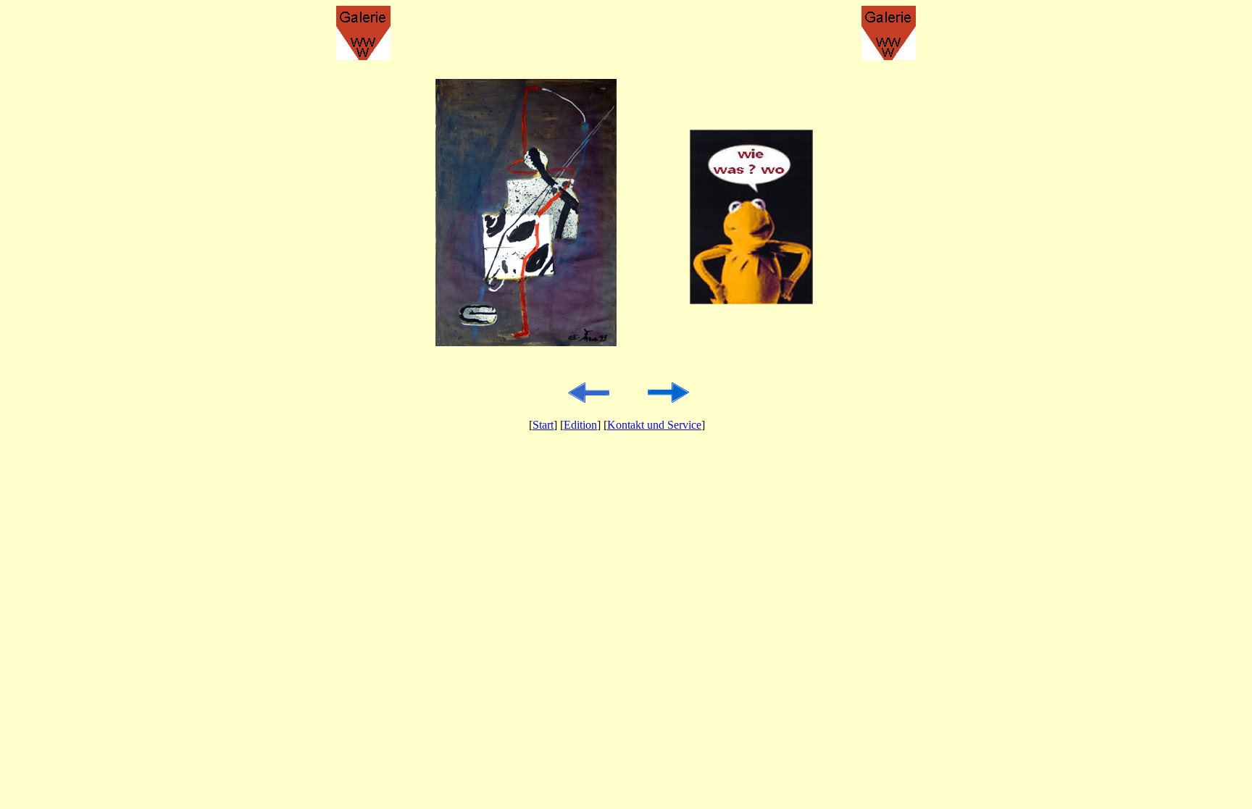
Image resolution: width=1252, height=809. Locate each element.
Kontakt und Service (654, 425)
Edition (580, 425)
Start (543, 425)
